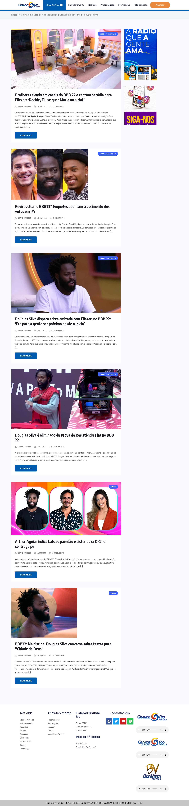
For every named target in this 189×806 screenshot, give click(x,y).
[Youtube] (123, 721)
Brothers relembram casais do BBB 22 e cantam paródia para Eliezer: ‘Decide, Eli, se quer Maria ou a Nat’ (63, 97)
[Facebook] (109, 721)
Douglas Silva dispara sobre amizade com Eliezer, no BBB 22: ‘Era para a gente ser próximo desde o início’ (63, 321)
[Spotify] (130, 721)
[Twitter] (116, 721)
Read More (26, 135)
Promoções (124, 4)
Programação (107, 4)
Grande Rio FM (24, 106)
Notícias (92, 4)
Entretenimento (76, 4)
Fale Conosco (140, 4)
